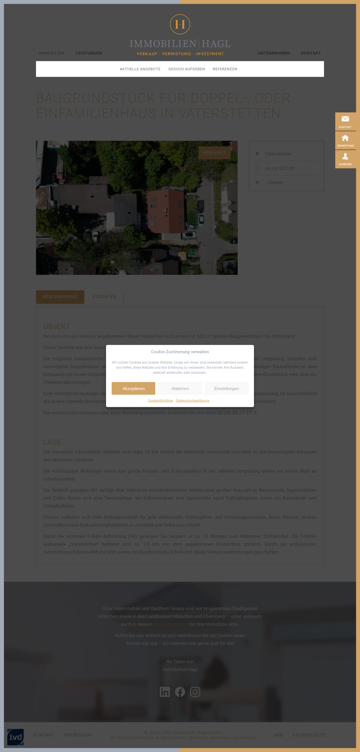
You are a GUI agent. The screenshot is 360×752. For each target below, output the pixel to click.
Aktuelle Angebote (140, 69)
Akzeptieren (134, 388)
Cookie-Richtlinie (160, 401)
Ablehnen (180, 388)
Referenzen (225, 69)
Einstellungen (226, 388)
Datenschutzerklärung (192, 401)
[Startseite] (180, 34)
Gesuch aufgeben (186, 69)
